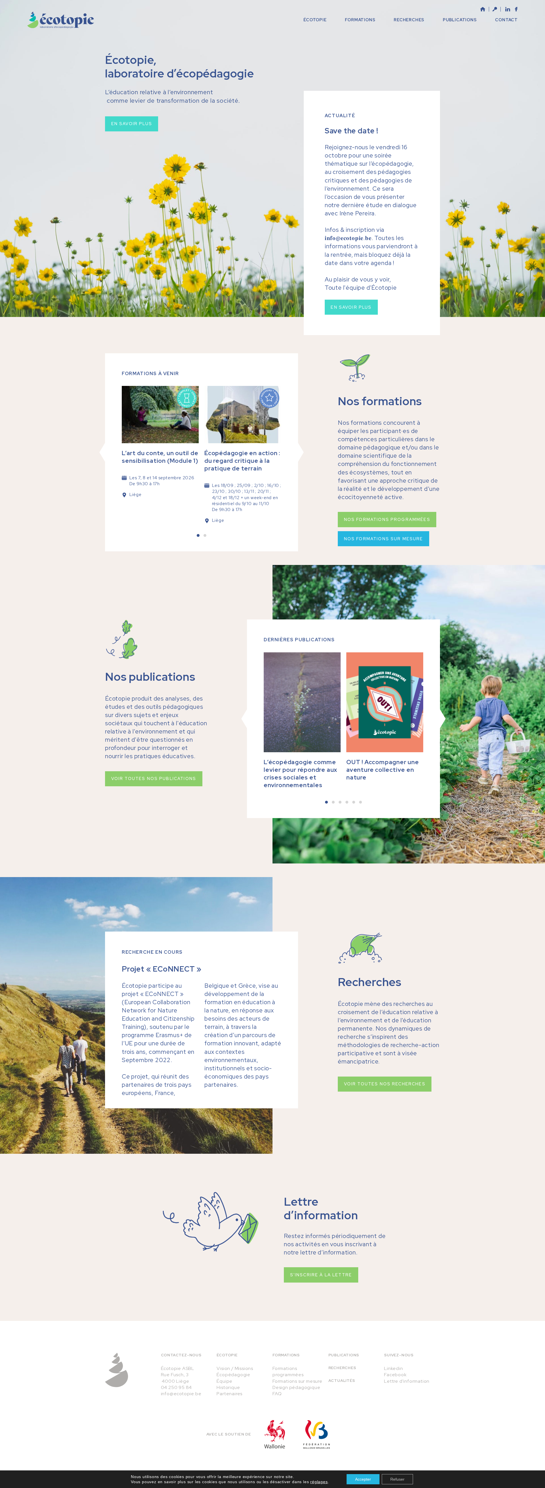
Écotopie (227, 1355)
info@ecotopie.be (181, 1394)
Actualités (341, 1380)
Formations (286, 1355)
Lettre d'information (406, 1381)
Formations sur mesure (297, 1381)
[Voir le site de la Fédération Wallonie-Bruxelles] (316, 1434)
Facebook (395, 1375)
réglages (319, 1481)
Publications (343, 1355)
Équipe (224, 1381)
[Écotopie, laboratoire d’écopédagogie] (60, 20)
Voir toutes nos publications (153, 778)
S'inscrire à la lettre (321, 1274)
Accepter (363, 1479)
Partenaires (229, 1394)
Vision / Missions (235, 1368)
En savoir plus (131, 123)
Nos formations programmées (387, 519)
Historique (228, 1387)
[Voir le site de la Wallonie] (274, 1434)
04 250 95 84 (176, 1387)
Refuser (397, 1479)
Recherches (342, 1367)
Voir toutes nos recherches (384, 1083)
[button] (198, 535)
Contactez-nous (181, 1355)
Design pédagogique (296, 1387)
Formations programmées (288, 1371)
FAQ (277, 1394)
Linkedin (393, 1368)
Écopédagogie (233, 1375)
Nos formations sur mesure (383, 538)
